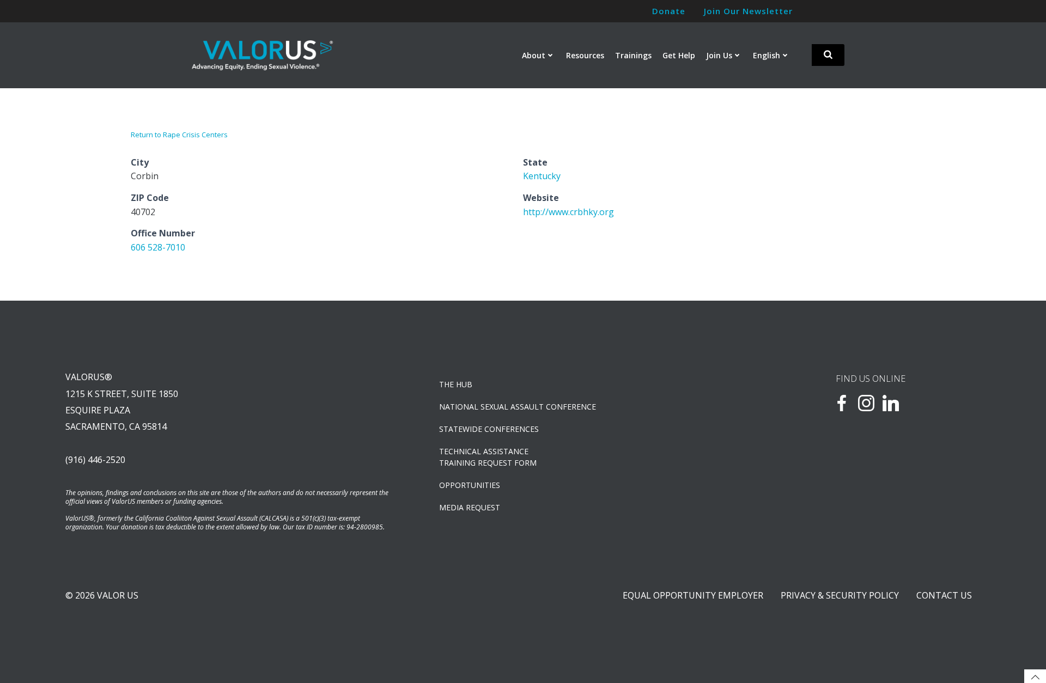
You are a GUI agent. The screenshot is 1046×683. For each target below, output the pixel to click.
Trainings (633, 55)
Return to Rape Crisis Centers (179, 134)
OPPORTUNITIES (469, 485)
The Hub (455, 384)
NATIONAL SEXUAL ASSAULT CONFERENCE (517, 406)
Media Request (469, 507)
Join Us (719, 55)
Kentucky (542, 176)
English (766, 55)
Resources (585, 55)
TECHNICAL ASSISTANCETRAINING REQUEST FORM (488, 457)
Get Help (678, 55)
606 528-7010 (158, 247)
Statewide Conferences (489, 429)
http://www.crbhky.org (568, 212)
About (533, 55)
